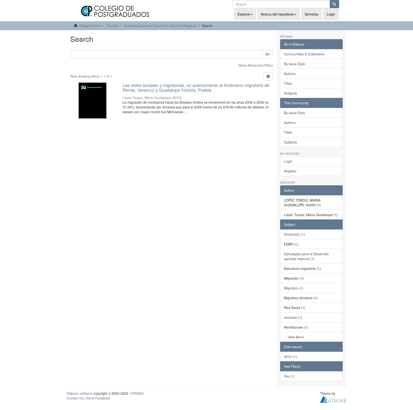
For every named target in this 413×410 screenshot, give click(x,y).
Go (267, 54)
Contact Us (75, 398)
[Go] (334, 4)
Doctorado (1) (294, 234)
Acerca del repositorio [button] (277, 14)
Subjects (290, 93)
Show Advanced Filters (255, 65)
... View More (294, 337)
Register (290, 171)
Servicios (311, 14)
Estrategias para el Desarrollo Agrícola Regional (160, 25)
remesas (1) (293, 317)
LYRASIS (136, 393)
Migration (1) (293, 288)
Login (288, 161)
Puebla (112, 25)
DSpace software (79, 393)
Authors (290, 73)
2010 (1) (290, 356)
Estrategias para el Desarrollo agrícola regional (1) (306, 256)
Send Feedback (98, 398)
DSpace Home (90, 25)
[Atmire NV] (333, 398)
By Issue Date (294, 63)
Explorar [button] (244, 14)
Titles (288, 83)
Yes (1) (289, 376)
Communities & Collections (304, 54)
